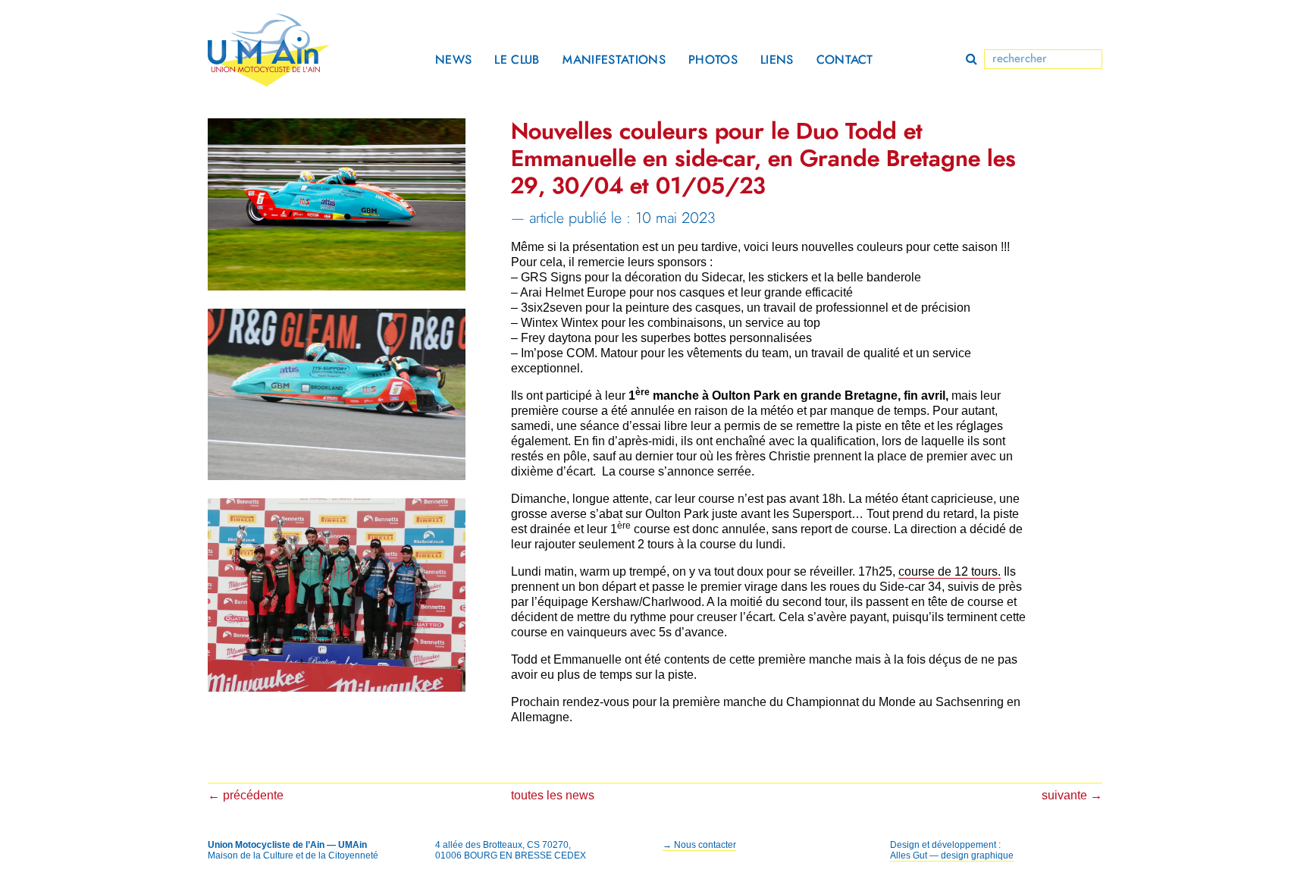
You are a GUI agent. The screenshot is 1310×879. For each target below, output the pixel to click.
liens (777, 60)
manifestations (614, 60)
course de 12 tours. (949, 571)
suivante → (1072, 795)
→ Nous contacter (699, 845)
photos (713, 60)
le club (516, 60)
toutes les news (552, 795)
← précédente (246, 795)
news (453, 60)
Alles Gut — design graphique (952, 855)
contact (844, 60)
